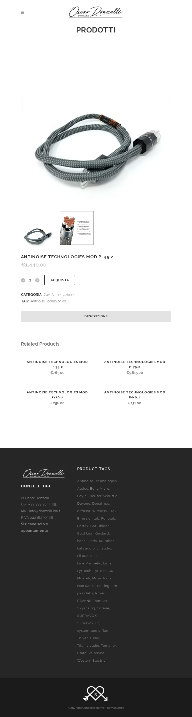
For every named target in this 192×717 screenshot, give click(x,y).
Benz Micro (99, 488)
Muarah (83, 578)
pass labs (85, 593)
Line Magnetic (89, 563)
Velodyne (96, 653)
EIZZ (113, 511)
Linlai (108, 563)
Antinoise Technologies (48, 301)
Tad (105, 630)
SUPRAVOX (87, 616)
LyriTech (84, 571)
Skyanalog (86, 608)
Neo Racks (86, 586)
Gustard (102, 533)
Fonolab (108, 518)
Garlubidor (99, 526)
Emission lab (88, 518)
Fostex (82, 526)
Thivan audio (88, 638)
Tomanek (109, 645)
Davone (83, 503)
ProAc (100, 593)
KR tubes (106, 541)
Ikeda (92, 541)
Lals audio (86, 548)
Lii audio (104, 548)
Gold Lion (85, 533)
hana (81, 541)
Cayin (82, 496)
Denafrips (100, 503)
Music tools (102, 578)
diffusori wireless (92, 511)
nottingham (107, 586)
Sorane (103, 608)
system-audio (88, 630)
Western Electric (91, 660)
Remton (100, 601)
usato (81, 653)
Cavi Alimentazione (59, 295)
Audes (82, 488)
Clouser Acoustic (103, 496)
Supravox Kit (88, 623)
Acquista (59, 280)
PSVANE (84, 601)
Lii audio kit (87, 556)
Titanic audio (88, 645)
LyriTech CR (104, 571)
